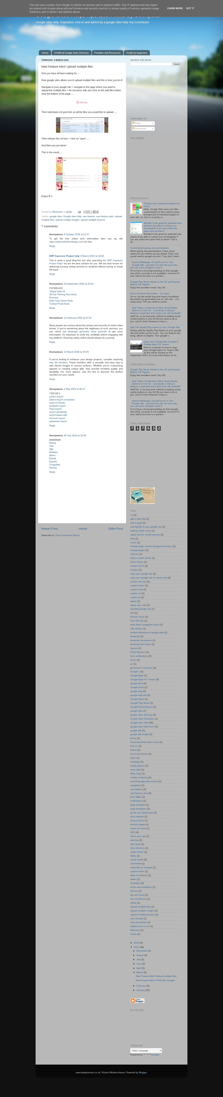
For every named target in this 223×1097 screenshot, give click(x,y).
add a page (136, 523)
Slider (133, 856)
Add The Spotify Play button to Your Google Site (155, 327)
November (142, 951)
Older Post (115, 528)
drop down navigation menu (144, 624)
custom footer (137, 585)
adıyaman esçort (58, 421)
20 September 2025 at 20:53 (79, 284)
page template (137, 805)
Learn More (175, 8)
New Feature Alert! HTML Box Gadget (155, 980)
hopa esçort (55, 409)
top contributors (138, 899)
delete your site (138, 605)
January (140, 990)
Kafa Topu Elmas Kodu (61, 300)
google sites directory (141, 715)
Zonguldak (54, 464)
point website (137, 816)
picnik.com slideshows (141, 812)
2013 (137, 943)
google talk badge (139, 734)
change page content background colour (151, 546)
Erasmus (53, 297)
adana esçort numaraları (62, 399)
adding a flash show (140, 531)
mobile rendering (139, 777)
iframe (133, 750)
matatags (135, 762)
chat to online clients (140, 558)
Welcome (135, 930)
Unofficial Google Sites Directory (71, 52)
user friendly (136, 918)
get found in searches (141, 668)
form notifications (139, 656)
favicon (134, 648)
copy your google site (141, 574)
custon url (135, 597)
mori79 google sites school (144, 781)
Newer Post (49, 528)
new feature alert (105, 216)
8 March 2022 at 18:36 (92, 256)
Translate (154, 1054)
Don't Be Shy (137, 621)
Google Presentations (141, 707)
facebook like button (140, 644)
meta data (135, 769)
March (140, 972)
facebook (135, 636)
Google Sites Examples (142, 719)
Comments (140, 128)
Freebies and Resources (107, 52)
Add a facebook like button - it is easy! (149, 293)
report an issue (138, 828)
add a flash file (137, 519)
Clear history (136, 562)
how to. (134, 746)
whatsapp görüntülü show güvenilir (87, 331)
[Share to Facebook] (94, 212)
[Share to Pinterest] (97, 212)
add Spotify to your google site (146, 527)
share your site (138, 836)
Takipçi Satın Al (57, 291)
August (140, 955)
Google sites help (72, 216)
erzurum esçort (57, 418)
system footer (137, 871)
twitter (133, 903)
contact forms (137, 566)
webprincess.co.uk (139, 926)
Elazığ (52, 458)
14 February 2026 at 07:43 (78, 318)
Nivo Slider (135, 797)
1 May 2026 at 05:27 (74, 389)
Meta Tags (135, 773)
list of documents (139, 754)
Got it (190, 8)
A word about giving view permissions (149, 248)
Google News (137, 699)
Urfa (51, 446)
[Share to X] (91, 212)
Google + (135, 671)
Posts (137, 123)
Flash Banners (137, 652)
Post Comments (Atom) (68, 535)
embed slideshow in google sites (147, 632)
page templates (138, 809)
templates (135, 883)
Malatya (53, 452)
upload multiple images (67, 220)
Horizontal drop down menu (144, 742)
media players (137, 765)
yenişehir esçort (57, 406)
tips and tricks (137, 895)
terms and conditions (141, 887)
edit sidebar (136, 628)
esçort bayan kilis (58, 415)
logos (133, 758)
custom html (136, 589)
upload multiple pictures (93, 220)
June (139, 963)
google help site (138, 695)
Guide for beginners (136, 52)
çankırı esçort (56, 396)
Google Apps (136, 675)
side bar (134, 840)
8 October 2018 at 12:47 (76, 234)
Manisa (53, 468)
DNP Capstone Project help (64, 256)
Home (45, 52)
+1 (131, 515)
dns (132, 613)
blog (132, 538)
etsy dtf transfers (58, 362)
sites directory (137, 848)
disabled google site (140, 609)
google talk (136, 730)
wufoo (133, 934)
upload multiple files (140, 907)
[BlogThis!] (88, 212)
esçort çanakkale (58, 412)
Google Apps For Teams (142, 679)
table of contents (138, 875)
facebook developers (141, 640)
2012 (137, 947)
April (139, 968)
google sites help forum (142, 726)
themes (134, 891)
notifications (136, 801)
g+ (131, 664)
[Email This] (85, 212)
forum (133, 660)
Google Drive (137, 687)
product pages (137, 824)
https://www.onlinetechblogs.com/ (66, 242)
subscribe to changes (141, 867)
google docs (136, 683)
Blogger (143, 1072)
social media (136, 859)
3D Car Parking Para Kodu (63, 294)
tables (133, 879)
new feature (89, 216)
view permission (138, 922)
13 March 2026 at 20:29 (76, 352)
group (133, 738)
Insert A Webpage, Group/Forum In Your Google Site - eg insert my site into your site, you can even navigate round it (154, 265)
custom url (135, 593)
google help (136, 691)
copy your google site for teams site (148, 577)
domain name (137, 617)
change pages (137, 550)
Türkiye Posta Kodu (59, 304)
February (141, 986)
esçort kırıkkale (57, 403)
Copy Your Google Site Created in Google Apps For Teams (161, 343)
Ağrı (51, 449)
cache (133, 542)
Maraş (52, 443)
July (138, 959)
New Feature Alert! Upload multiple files (156, 976)
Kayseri (53, 461)
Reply (52, 246)
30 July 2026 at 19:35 (75, 435)
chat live (134, 554)
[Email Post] (79, 212)
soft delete (135, 863)
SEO (132, 832)
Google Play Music (140, 703)
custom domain (138, 581)
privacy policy (137, 820)
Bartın (52, 455)
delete (133, 601)
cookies (134, 570)
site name (135, 844)
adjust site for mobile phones (145, 534)
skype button (136, 852)
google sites (56, 216)
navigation (135, 785)
